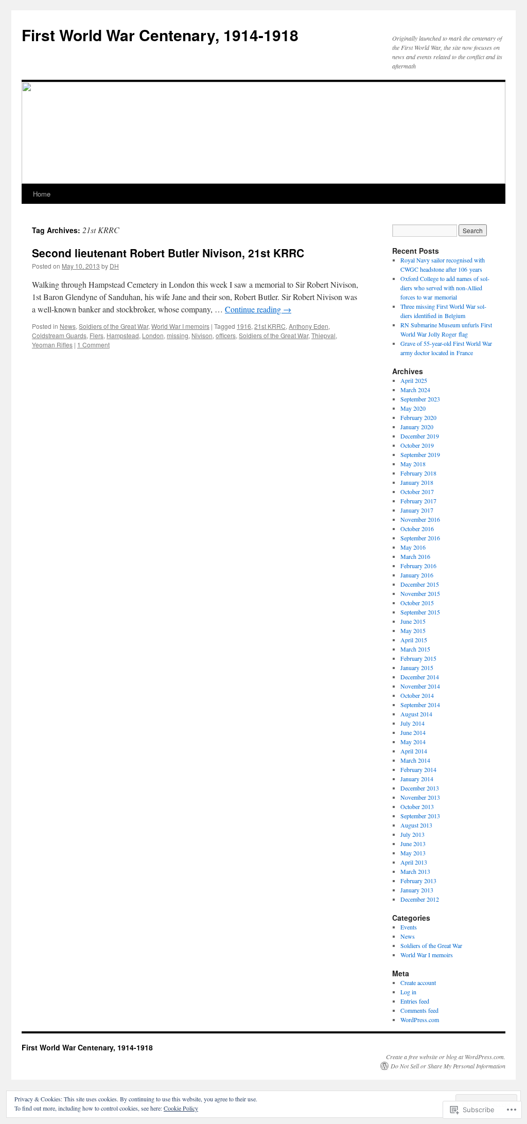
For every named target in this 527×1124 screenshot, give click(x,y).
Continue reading (258, 309)
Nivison (202, 335)
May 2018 (413, 464)
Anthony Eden (308, 326)
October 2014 (417, 695)
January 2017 (416, 510)
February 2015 (418, 658)
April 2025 (413, 380)
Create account (418, 982)
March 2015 (415, 649)
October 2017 (417, 491)
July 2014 (412, 723)
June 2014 (413, 732)
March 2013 (415, 871)
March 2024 (415, 389)
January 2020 (416, 427)
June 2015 (413, 621)
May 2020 (413, 408)
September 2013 (420, 816)
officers (226, 335)
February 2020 (418, 417)
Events (408, 927)
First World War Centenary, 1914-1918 (160, 35)
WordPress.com (419, 1019)
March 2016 (415, 556)
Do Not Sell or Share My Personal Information (448, 1066)
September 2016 (420, 538)
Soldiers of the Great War (113, 326)
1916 (244, 326)
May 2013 (413, 853)
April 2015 (413, 640)
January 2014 (416, 779)
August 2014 (416, 714)
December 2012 (419, 899)
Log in (408, 992)
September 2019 (420, 454)
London (153, 335)
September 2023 (420, 399)
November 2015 (420, 593)
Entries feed (414, 1001)
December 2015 (419, 584)
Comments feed (419, 1010)
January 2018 (416, 482)
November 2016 (420, 519)
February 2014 (418, 769)
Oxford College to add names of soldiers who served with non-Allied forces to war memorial (444, 287)
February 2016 (418, 565)
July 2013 (412, 834)
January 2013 (416, 890)
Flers (96, 335)
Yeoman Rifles (52, 344)
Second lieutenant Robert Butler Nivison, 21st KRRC (168, 252)
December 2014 (419, 677)
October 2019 (417, 445)
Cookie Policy (181, 1108)
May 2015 (413, 630)
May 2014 (413, 741)
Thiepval (323, 335)
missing (177, 335)
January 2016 (416, 575)
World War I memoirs (180, 326)
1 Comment (93, 344)
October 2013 (417, 806)
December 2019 (419, 436)
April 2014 (413, 751)
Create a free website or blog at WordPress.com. (445, 1056)
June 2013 (413, 843)
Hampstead (123, 335)
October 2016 (417, 528)
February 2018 (418, 473)
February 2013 (418, 880)
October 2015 (417, 603)
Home (41, 194)
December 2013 (419, 788)
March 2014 (415, 760)
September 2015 (420, 612)
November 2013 (420, 797)
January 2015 (416, 667)
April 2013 (413, 862)
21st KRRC (270, 326)
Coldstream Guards (59, 335)
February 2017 (418, 501)
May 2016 (413, 547)
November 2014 (420, 686)
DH (114, 265)
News (68, 326)
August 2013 (416, 825)
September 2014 (420, 704)
